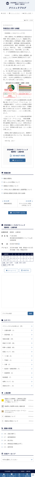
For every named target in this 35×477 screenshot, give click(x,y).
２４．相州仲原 (8, 447)
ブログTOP (12, 476)
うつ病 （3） (8, 356)
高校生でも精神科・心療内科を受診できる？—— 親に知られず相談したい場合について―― (19, 400)
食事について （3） (8, 381)
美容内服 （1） (9, 334)
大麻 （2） (7, 364)
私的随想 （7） (7, 377)
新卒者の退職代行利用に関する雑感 (14, 193)
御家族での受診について (11, 186)
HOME (4, 13)
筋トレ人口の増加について (12, 182)
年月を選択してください (10, 459)
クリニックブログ (15, 13)
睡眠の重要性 (8, 178)
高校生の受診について (19, 421)
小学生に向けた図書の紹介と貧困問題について (18, 189)
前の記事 (8, 202)
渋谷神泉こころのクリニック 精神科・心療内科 (18, 471)
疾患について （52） (9, 351)
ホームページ (18, 160)
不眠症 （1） (8, 360)
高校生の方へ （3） (8, 386)
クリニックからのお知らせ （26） (13, 326)
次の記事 (25, 203)
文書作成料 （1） (9, 330)
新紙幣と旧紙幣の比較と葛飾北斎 (19, 406)
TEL (19, 476)
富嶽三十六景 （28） (9, 343)
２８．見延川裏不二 (10, 433)
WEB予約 (26, 270)
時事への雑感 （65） (9, 347)
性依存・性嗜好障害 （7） (12, 368)
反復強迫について (19, 416)
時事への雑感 (27, 13)
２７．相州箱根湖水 (10, 437)
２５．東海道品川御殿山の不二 (13, 443)
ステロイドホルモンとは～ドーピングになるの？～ (19, 411)
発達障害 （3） (9, 373)
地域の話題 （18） (8, 339)
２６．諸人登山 (8, 440)
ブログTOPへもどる (19, 212)
